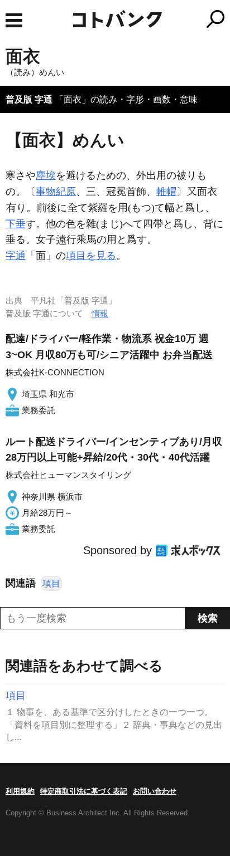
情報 (100, 313)
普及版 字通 (29, 99)
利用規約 (20, 791)
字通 (16, 255)
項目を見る (91, 255)
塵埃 (46, 175)
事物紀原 (56, 191)
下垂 (16, 223)
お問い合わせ (154, 791)
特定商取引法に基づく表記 (83, 791)
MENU (14, 20)
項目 (51, 583)
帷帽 (166, 191)
